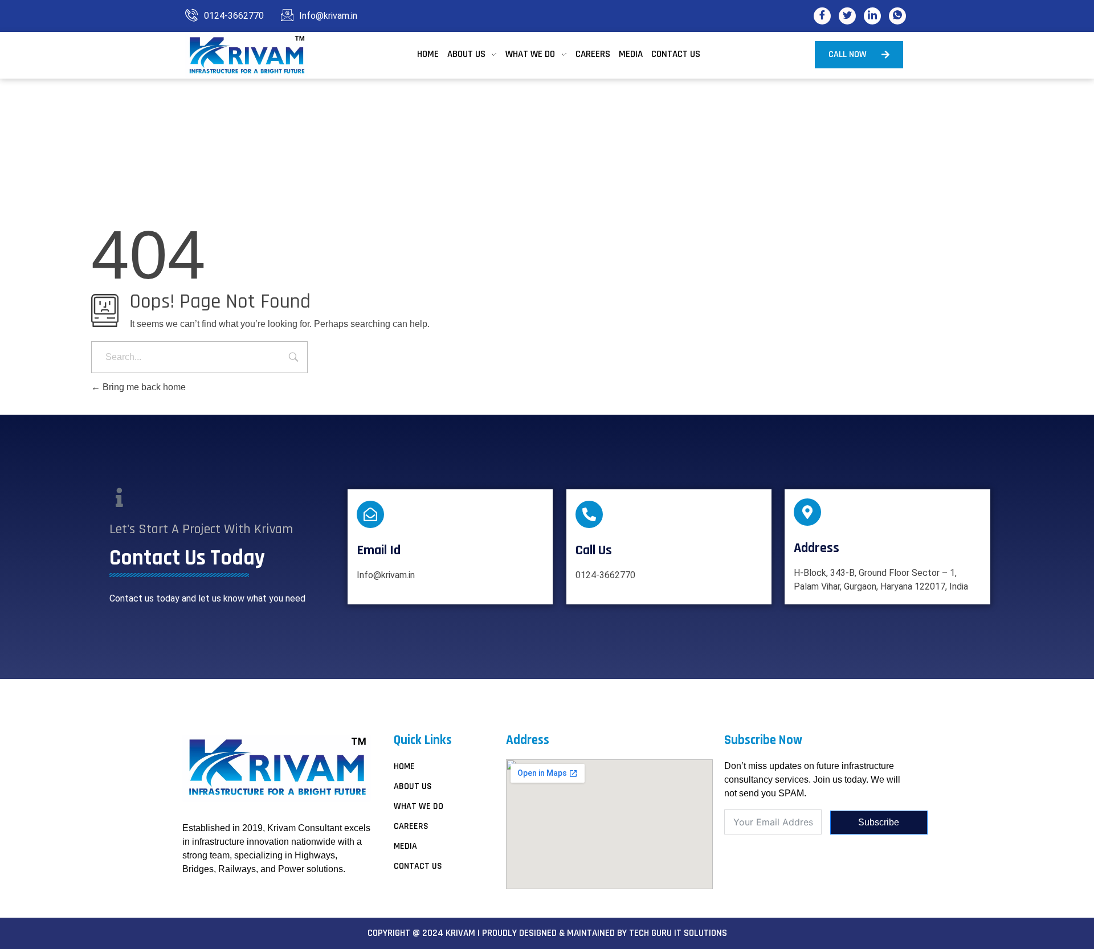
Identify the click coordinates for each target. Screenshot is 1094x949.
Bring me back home (143, 387)
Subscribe (878, 822)
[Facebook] (822, 15)
